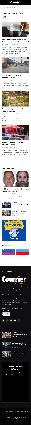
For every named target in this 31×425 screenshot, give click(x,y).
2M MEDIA (25, 411)
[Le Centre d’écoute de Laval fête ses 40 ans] (6, 213)
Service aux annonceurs (11, 421)
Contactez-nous (16, 415)
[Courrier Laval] (15, 2)
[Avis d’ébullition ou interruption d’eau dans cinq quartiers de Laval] (15, 29)
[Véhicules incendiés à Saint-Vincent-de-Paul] (15, 132)
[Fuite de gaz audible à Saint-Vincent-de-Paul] (15, 65)
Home (3, 7)
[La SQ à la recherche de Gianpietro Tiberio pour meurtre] (15, 179)
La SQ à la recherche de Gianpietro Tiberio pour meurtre (19, 334)
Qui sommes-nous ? (23, 421)
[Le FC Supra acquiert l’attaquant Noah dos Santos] (6, 205)
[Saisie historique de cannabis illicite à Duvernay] (15, 98)
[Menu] (3, 3)
